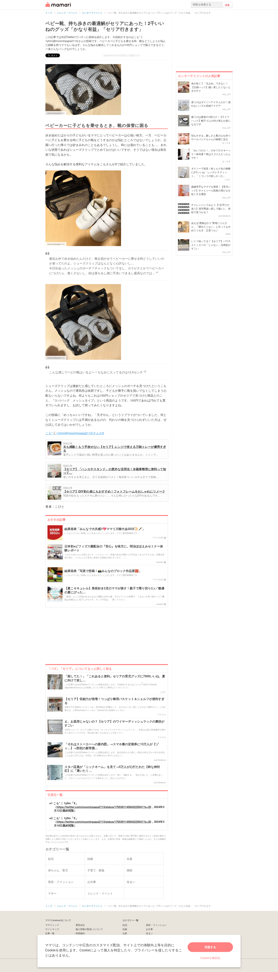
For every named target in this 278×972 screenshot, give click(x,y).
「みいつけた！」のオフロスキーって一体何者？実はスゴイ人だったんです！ (211, 153)
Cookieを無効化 (210, 958)
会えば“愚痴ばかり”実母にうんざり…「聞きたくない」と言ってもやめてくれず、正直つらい (211, 226)
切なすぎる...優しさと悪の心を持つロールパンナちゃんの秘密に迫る (210, 137)
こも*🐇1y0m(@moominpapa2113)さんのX (74, 433)
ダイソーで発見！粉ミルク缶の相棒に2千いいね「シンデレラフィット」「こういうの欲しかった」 (211, 172)
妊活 (125, 924)
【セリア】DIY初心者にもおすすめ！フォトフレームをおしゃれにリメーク (114, 491)
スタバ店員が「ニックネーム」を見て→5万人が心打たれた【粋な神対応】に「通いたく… (112, 769)
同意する (210, 947)
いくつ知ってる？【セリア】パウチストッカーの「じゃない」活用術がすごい (211, 244)
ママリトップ (52, 924)
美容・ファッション (156, 924)
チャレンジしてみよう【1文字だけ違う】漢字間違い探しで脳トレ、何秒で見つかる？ (211, 208)
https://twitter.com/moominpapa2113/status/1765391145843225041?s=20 (104, 807)
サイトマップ (52, 929)
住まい (149, 933)
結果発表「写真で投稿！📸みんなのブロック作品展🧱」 (103, 571)
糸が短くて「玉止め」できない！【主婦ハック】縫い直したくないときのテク (211, 87)
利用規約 (80, 933)
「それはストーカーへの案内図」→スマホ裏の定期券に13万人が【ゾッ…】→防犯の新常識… (111, 746)
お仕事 (149, 929)
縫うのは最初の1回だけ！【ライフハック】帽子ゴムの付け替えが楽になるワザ (211, 120)
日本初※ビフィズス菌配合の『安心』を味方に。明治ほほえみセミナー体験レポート (113, 548)
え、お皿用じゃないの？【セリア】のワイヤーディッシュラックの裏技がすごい (114, 723)
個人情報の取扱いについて (89, 929)
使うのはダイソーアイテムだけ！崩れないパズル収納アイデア (211, 104)
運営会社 (80, 924)
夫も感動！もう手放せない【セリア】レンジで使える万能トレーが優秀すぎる (114, 448)
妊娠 (125, 929)
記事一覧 (49, 933)
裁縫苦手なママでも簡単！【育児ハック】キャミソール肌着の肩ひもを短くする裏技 (211, 190)
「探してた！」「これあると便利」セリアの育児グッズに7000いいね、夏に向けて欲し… (114, 678)
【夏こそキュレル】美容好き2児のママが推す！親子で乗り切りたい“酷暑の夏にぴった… (114, 590)
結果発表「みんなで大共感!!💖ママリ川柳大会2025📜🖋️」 (104, 529)
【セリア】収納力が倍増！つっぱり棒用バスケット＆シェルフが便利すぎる (114, 701)
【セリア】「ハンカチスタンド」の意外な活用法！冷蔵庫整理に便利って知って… (114, 471)
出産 (125, 933)
